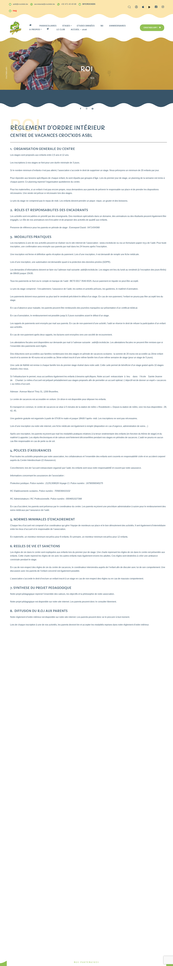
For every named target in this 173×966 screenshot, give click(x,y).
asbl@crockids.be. (89, 270)
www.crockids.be (108, 243)
